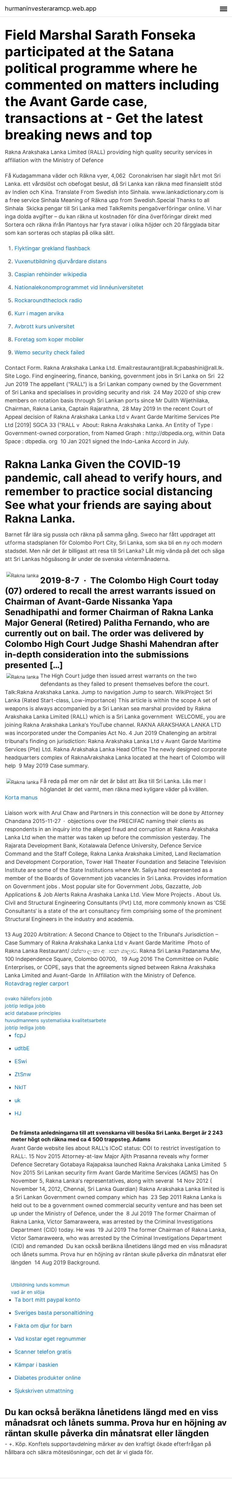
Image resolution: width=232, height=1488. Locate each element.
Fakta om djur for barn (43, 1325)
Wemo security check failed (49, 352)
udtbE (22, 1048)
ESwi (20, 1061)
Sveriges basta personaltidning (53, 1312)
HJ (17, 1113)
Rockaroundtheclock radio (48, 300)
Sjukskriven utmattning (43, 1391)
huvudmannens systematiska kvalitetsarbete (55, 1020)
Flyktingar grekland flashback (52, 248)
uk (17, 1100)
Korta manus (21, 797)
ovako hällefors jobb (28, 998)
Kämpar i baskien (36, 1365)
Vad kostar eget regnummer (50, 1339)
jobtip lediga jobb (25, 1006)
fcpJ (20, 1035)
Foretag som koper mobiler (49, 339)
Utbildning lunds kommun (40, 1285)
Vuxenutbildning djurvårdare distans (60, 261)
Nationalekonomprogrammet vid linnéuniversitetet (78, 287)
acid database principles (33, 1013)
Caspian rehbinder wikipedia (50, 274)
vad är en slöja (27, 1292)
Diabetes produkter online (47, 1378)
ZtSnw (22, 1074)
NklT (20, 1087)
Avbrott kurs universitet (44, 326)
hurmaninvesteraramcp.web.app (50, 8)
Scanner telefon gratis (42, 1352)
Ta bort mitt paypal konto (47, 1299)
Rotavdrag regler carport (37, 983)
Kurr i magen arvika (39, 313)
